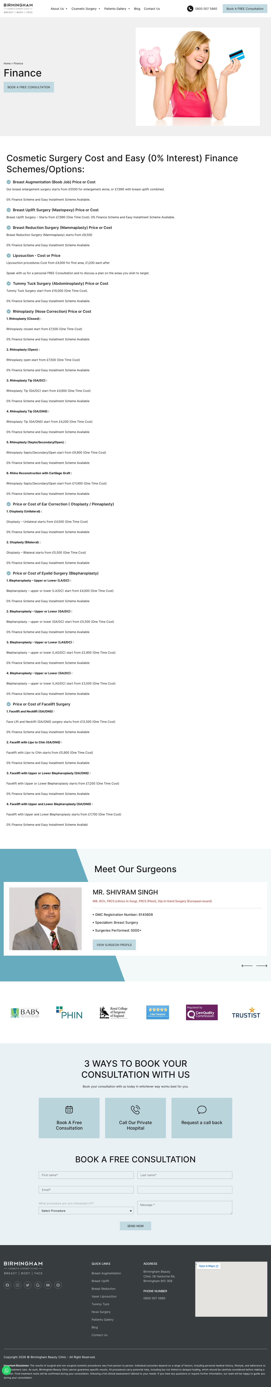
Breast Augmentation (106, 1273)
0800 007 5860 (154, 1298)
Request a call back (201, 1122)
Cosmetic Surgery (84, 8)
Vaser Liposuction (104, 1296)
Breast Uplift (100, 1281)
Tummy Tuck (100, 1304)
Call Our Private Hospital (135, 1125)
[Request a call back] (201, 1109)
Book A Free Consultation (69, 1125)
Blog (137, 8)
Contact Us (152, 8)
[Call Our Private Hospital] (135, 1109)
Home (7, 63)
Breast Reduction (103, 1288)
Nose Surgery (101, 1312)
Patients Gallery (115, 8)
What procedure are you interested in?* (66, 1203)
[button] (247, 965)
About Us (57, 8)
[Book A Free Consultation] (69, 1109)
